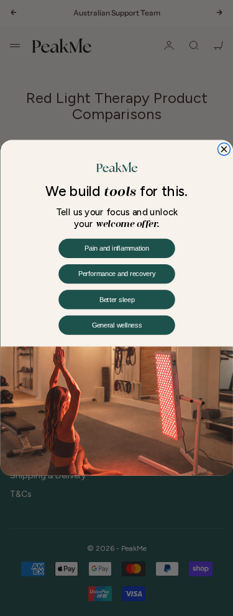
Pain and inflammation (116, 248)
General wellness (116, 325)
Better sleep (116, 300)
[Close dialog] (223, 149)
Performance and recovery (116, 274)
